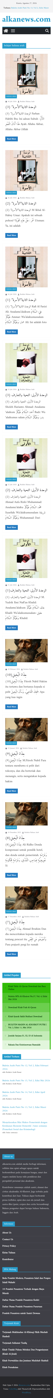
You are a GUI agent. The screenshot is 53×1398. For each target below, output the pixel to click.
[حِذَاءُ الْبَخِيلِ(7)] (26, 898)
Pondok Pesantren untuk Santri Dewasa (21, 1313)
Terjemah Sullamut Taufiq (14, 1343)
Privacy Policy (9, 1246)
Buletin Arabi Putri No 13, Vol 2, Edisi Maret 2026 (30, 9)
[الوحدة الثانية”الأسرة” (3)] (26, 74)
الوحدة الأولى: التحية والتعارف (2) (26, 490)
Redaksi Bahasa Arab (27, 101)
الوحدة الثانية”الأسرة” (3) (20, 107)
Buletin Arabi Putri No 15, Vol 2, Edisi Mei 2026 (26, 1081)
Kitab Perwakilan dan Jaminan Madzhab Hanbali (25, 1361)
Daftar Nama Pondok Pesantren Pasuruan (22, 1307)
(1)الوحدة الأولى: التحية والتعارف (25, 591)
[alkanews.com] (5, 30)
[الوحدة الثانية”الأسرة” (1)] (26, 267)
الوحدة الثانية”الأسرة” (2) (20, 204)
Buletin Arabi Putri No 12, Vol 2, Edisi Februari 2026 (25, 1067)
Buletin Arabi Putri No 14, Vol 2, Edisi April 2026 (23, 1094)
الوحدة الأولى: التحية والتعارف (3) (26, 395)
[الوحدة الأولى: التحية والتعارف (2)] (26, 458)
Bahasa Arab (11, 96)
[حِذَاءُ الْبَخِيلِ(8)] (26, 813)
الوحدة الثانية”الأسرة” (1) (20, 300)
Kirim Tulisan (8, 1253)
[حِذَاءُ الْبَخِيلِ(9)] (26, 729)
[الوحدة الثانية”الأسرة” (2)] (26, 170)
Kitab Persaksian (10, 1367)
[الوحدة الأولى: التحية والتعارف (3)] (26, 363)
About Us (6, 1233)
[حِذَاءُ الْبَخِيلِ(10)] (26, 650)
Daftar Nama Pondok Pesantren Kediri (20, 1300)
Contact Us (7, 1239)
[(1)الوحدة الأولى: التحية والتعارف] (26, 558)
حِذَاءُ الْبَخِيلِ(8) (15, 838)
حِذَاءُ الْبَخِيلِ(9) (15, 754)
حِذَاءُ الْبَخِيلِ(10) (16, 675)
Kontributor (8, 1259)
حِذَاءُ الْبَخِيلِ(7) (15, 922)
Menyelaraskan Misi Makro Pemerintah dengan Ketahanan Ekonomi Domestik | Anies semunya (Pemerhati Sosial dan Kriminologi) (24, 1125)
